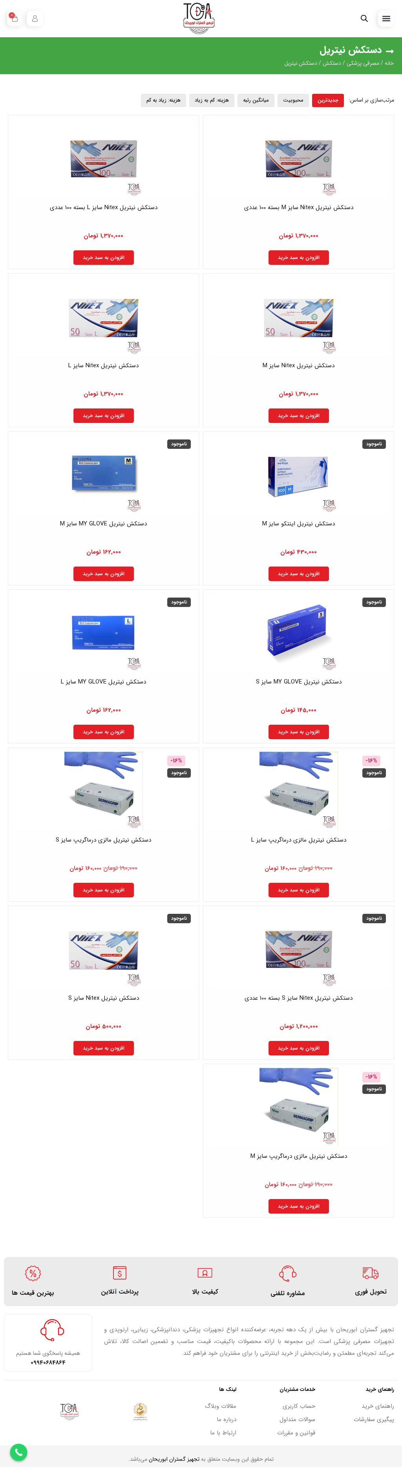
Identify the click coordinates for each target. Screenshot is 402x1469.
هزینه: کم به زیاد (212, 100)
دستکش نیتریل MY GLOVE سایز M (103, 524)
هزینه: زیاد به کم (163, 100)
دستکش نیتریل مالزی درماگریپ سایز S (103, 840)
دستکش (332, 63)
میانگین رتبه (256, 100)
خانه (389, 63)
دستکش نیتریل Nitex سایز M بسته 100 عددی (298, 207)
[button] (386, 18)
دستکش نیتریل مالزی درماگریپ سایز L (298, 840)
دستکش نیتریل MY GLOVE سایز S (299, 682)
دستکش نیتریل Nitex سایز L (103, 365)
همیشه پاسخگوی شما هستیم (48, 1353)
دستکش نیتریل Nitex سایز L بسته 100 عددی (103, 207)
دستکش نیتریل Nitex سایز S (103, 998)
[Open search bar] (364, 18)
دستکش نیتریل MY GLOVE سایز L (103, 682)
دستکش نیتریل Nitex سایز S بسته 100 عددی (299, 998)
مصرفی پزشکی (363, 63)
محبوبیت (293, 100)
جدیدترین (328, 100)
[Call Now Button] (18, 1452)
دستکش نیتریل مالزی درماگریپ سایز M (298, 1156)
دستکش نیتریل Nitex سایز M (298, 365)
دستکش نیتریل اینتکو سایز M (298, 524)
